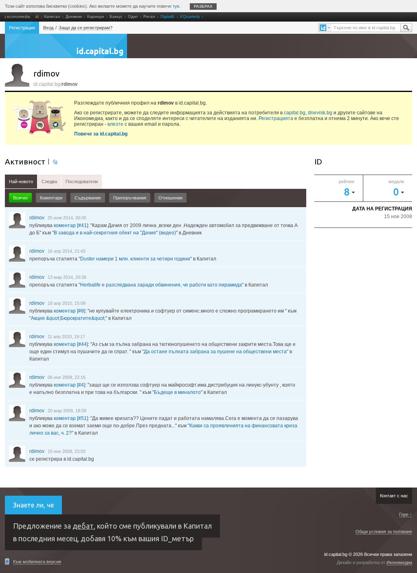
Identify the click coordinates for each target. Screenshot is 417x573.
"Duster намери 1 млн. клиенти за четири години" (135, 259)
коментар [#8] (69, 311)
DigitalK (167, 16)
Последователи (82, 181)
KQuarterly (190, 16)
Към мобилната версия (37, 561)
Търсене (406, 28)
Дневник (74, 16)
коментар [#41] (71, 225)
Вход (48, 27)
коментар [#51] (71, 418)
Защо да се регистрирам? (85, 27)
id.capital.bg (66, 50)
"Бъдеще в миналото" (177, 392)
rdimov (36, 218)
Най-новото (21, 181)
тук (176, 6)
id (37, 16)
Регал (149, 16)
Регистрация (22, 27)
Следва (49, 181)
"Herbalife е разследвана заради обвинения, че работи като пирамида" (161, 285)
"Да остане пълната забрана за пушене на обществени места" (215, 351)
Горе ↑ (405, 514)
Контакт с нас (394, 495)
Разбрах (203, 6)
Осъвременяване (54, 161)
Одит (133, 16)
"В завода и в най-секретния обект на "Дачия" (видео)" (115, 233)
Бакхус (116, 16)
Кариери (95, 16)
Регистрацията (276, 118)
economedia (18, 16)
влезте (115, 124)
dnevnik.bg (320, 113)
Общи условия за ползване (384, 531)
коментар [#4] (69, 385)
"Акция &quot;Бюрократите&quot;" (68, 318)
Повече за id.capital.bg (100, 134)
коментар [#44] (71, 344)
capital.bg (294, 113)
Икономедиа (399, 562)
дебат (83, 526)
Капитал (52, 16)
